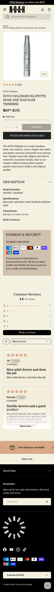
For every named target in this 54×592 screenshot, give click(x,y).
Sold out (36, 127)
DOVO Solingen (10, 91)
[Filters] (6, 341)
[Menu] (5, 9)
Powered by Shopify (24, 585)
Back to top (27, 459)
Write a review (27, 332)
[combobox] (27, 17)
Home (5, 26)
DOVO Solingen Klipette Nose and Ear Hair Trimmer (24, 28)
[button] (49, 9)
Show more (25, 426)
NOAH (12, 585)
